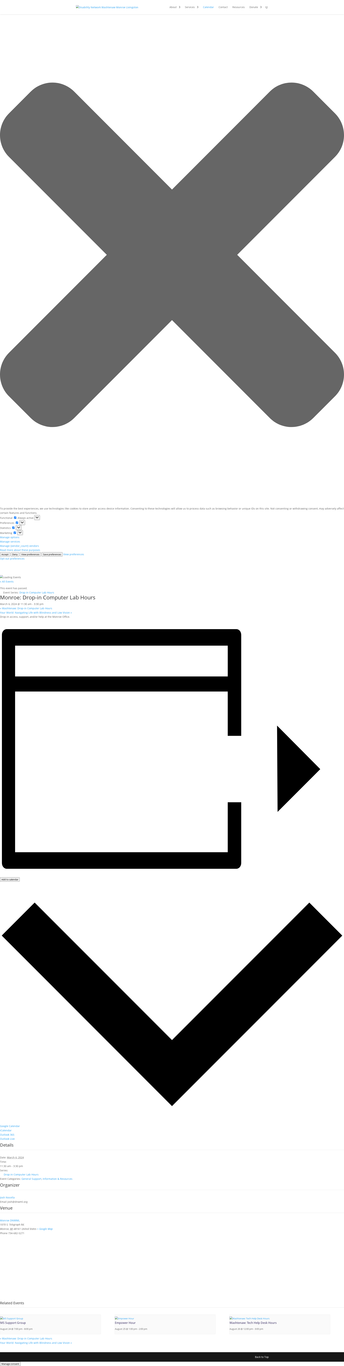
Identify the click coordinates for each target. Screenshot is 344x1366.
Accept (5, 554)
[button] (172, 255)
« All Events (7, 581)
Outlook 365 (7, 1134)
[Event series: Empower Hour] (149, 1328)
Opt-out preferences (12, 558)
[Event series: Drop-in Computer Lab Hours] (265, 1328)
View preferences (30, 554)
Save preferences (52, 554)
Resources (238, 7)
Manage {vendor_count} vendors (19, 546)
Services (190, 7)
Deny (15, 554)
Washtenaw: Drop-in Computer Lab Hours (26, 608)
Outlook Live (7, 1138)
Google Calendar (10, 1126)
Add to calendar (9, 879)
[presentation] (11, 1318)
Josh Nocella (7, 1197)
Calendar (208, 7)
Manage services (10, 541)
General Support (31, 1178)
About (173, 7)
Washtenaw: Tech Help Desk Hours (253, 1323)
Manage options (9, 537)
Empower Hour (125, 1323)
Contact (223, 7)
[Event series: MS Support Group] (34, 1328)
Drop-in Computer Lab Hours (21, 1174)
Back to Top (262, 1357)
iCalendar (6, 1130)
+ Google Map (45, 1229)
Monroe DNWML (10, 1220)
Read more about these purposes (20, 550)
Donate (253, 7)
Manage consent (10, 1363)
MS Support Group (13, 1323)
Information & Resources (57, 1178)
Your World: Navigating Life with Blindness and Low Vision (36, 612)
